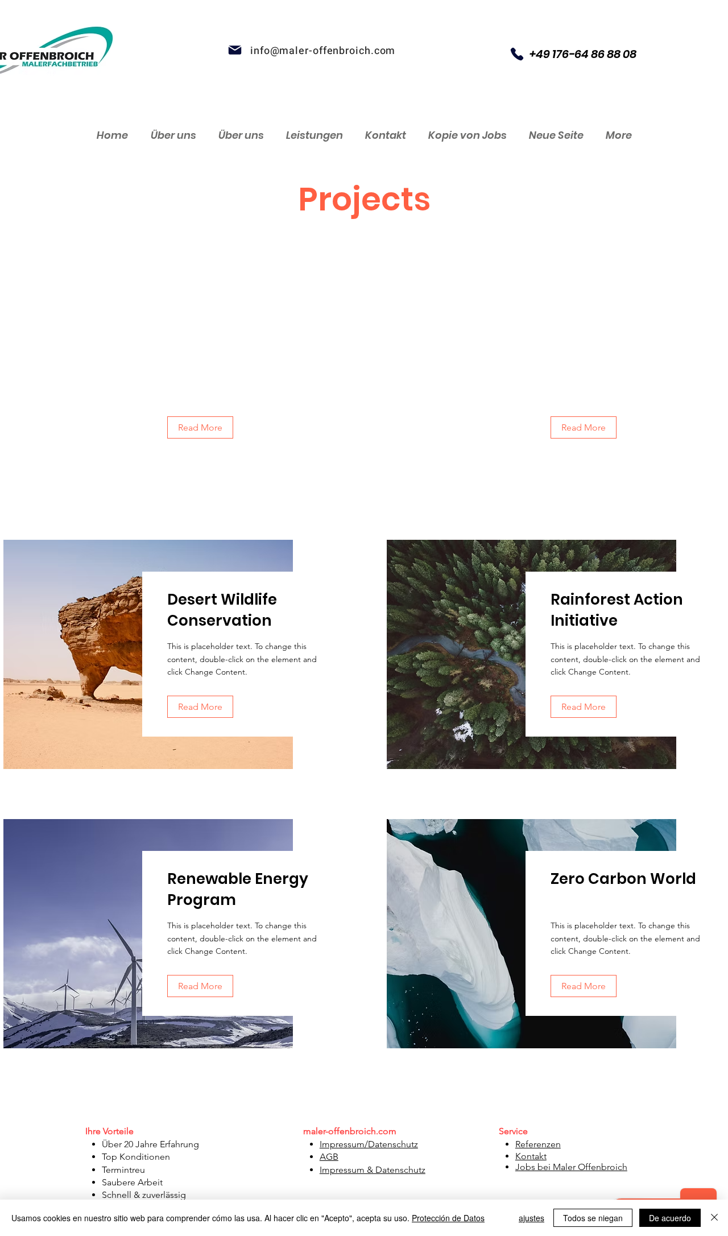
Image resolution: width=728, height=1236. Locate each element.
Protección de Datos (448, 1217)
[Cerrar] (714, 1218)
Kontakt (531, 1156)
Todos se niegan (593, 1217)
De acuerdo (670, 1217)
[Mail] (235, 50)
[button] (200, 427)
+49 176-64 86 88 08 (583, 54)
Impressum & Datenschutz (372, 1169)
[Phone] (517, 54)
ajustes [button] (531, 1217)
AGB (329, 1156)
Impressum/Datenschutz (369, 1144)
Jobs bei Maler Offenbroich (571, 1166)
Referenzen (538, 1144)
